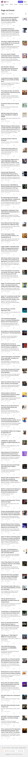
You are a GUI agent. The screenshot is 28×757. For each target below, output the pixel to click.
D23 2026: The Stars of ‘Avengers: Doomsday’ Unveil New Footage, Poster (10, 718)
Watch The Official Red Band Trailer (9, 579)
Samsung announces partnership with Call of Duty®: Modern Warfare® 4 (10, 466)
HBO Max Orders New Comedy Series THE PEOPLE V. (10, 119)
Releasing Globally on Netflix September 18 (11, 482)
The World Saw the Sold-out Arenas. (9, 251)
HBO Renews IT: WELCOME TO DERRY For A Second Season (9, 636)
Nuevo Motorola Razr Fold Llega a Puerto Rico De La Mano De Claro (10, 223)
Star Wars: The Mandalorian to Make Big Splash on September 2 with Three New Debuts (10, 551)
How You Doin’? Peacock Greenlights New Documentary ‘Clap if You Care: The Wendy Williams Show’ (9, 68)
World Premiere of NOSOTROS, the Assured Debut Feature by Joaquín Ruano (11, 604)
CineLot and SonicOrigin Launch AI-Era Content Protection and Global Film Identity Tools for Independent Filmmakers (11, 513)
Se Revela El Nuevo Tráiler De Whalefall (9, 139)
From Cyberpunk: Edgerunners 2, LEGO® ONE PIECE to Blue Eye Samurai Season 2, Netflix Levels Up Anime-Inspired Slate (11, 161)
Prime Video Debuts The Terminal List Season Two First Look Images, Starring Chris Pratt (10, 563)
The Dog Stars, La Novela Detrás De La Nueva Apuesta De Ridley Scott (10, 612)
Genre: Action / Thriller (6, 434)
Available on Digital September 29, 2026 (10, 445)
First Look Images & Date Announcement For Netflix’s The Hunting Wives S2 (10, 235)
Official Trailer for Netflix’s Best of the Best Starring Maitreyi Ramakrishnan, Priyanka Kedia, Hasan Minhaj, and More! (10, 479)
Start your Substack (10, 751)
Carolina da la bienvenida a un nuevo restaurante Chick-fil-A (9, 149)
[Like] (2, 25)
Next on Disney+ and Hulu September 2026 (8, 309)
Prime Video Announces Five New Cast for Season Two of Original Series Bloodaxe (10, 371)
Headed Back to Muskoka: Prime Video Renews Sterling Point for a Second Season (10, 212)
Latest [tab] (3, 13)
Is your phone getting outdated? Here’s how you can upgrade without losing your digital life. (10, 19)
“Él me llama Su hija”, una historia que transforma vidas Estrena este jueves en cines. (10, 92)
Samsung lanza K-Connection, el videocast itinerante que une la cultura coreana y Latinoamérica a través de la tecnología (10, 454)
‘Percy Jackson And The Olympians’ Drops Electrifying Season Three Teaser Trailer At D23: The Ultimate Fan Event (11, 730)
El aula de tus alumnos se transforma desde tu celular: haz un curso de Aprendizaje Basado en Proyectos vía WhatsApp (11, 420)
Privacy (12, 747)
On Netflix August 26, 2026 (7, 493)
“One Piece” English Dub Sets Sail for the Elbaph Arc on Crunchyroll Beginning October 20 (10, 43)
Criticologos (8, 23)
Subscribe (20, 1)
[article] (14, 21)
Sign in (25, 1)
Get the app (20, 751)
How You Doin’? (4, 71)
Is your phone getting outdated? (8, 22)
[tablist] (7, 13)
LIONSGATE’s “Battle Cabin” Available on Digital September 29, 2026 (10, 442)
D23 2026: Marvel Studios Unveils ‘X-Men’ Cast (10, 706)
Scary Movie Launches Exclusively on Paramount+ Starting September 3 (11, 333)
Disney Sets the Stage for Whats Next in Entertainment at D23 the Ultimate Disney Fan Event (10, 684)
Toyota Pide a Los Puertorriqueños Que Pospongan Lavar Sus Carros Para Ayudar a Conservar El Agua (10, 660)
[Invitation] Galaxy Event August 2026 (10, 104)
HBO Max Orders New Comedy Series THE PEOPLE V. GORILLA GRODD (9, 115)
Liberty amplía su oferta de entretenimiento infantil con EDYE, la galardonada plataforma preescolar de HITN (10, 394)
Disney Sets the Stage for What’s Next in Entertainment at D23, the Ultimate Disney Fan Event (10, 688)
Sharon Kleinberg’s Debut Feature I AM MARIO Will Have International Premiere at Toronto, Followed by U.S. (10, 190)
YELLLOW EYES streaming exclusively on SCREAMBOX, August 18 (9, 648)
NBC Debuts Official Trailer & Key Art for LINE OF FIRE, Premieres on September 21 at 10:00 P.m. (10, 263)
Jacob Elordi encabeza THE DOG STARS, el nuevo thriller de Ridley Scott (10, 80)
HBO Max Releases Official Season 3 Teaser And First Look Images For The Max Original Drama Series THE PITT (10, 127)
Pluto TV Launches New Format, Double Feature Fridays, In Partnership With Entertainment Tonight (10, 624)
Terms (16, 747)
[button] (2, 4)
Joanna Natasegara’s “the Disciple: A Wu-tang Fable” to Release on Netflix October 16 (10, 358)
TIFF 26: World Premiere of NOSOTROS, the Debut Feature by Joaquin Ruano (10, 600)
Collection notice (22, 747)
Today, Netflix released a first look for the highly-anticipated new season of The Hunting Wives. (10, 239)
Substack (8, 754)
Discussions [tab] (11, 13)
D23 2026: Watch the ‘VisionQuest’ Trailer (10, 696)
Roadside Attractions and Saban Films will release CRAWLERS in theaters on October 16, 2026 (10, 576)
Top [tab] (6, 13)
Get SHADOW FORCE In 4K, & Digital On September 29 (11, 431)
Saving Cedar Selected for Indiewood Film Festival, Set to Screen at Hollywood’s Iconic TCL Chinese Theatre (10, 174)
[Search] (25, 13)
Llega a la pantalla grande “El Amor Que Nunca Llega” (10, 501)
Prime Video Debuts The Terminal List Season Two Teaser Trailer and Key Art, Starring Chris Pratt (10, 272)
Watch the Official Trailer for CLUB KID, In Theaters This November (10, 382)
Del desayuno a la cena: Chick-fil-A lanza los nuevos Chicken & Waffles (11, 672)
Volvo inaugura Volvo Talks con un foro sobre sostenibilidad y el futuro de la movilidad (11, 587)
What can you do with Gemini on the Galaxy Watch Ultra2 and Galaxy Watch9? (10, 407)
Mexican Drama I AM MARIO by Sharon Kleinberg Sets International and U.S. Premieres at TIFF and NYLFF (11, 186)
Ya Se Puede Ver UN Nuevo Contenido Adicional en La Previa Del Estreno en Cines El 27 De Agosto (10, 615)
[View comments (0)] (8, 25)
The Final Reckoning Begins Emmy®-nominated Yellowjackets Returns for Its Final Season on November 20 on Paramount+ (10, 320)
